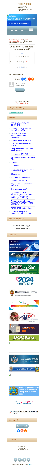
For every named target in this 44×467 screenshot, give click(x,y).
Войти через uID (22, 426)
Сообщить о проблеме (19, 23)
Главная (11, 39)
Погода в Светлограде (16, 112)
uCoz (30, 464)
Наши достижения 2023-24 (18, 40)
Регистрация (20, 103)
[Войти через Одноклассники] (32, 79)
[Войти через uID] (22, 79)
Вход (26, 103)
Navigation (17, 30)
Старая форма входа (22, 435)
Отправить (19, 90)
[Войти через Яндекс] (29, 79)
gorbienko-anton (29, 62)
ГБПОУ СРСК (24, 4)
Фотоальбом (19, 39)
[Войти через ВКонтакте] (25, 79)
